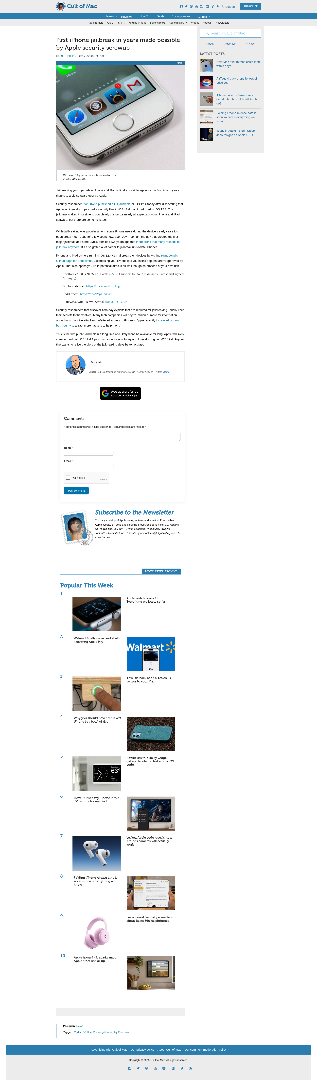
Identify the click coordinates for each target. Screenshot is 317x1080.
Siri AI (121, 22)
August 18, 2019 (116, 301)
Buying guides (181, 16)
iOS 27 (111, 22)
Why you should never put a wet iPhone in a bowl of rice (97, 720)
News (110, 16)
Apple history (176, 22)
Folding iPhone (137, 22)
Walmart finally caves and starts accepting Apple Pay (97, 640)
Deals (160, 16)
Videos (195, 22)
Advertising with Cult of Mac (109, 1049)
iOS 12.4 (86, 1032)
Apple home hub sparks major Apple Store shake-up (96, 959)
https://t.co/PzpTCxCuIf (95, 294)
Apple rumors (95, 22)
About (210, 43)
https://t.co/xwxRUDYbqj (103, 286)
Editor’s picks (157, 22)
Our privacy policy (142, 1049)
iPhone (97, 1032)
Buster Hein (67, 56)
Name (68, 448)
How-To (144, 16)
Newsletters (222, 22)
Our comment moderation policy (205, 1049)
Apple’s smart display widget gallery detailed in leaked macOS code (150, 761)
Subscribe (251, 6)
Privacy (250, 43)
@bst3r (166, 372)
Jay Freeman (121, 1032)
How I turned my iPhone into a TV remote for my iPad (96, 800)
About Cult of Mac (169, 1049)
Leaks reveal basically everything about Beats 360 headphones (150, 919)
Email (68, 461)
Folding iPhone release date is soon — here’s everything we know (95, 881)
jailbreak (107, 1032)
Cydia (77, 1032)
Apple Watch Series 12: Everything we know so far (145, 600)
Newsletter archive (161, 571)
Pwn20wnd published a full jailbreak (106, 204)
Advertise (230, 43)
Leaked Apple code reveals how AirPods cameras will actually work (149, 841)
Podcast (207, 22)
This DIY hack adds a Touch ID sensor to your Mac (148, 680)
